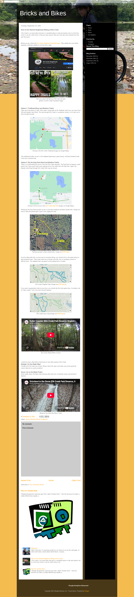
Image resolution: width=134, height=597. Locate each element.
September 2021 (91, 61)
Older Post (76, 480)
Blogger (86, 591)
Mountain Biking (35, 419)
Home (51, 480)
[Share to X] (44, 416)
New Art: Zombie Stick (29, 491)
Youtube (90, 42)
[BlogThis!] (42, 416)
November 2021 (91, 58)
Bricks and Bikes (43, 13)
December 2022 (91, 56)
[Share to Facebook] (46, 416)
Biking (28, 419)
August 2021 (90, 63)
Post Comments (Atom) (36, 484)
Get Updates (92, 35)
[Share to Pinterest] (48, 416)
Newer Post (26, 480)
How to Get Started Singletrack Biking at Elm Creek (47, 558)
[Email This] (40, 416)
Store (89, 30)
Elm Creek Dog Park (52, 206)
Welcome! (34, 548)
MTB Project (66, 252)
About (90, 32)
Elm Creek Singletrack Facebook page (48, 43)
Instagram (91, 44)
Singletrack (44, 419)
